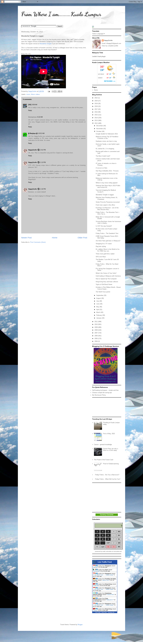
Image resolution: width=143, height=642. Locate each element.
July (97, 301)
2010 (96, 324)
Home (54, 238)
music (28, 94)
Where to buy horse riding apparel (106, 183)
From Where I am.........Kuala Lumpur (61, 14)
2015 (96, 115)
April (98, 309)
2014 (96, 118)
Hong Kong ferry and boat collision (107, 281)
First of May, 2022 (109, 433)
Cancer (95, 610)
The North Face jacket (103, 292)
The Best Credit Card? (103, 156)
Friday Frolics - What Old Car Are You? (107, 479)
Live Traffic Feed (105, 562)
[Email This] (53, 91)
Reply (30, 110)
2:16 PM (43, 189)
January (99, 318)
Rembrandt (96, 571)
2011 (96, 321)
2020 (96, 101)
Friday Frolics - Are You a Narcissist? (107, 475)
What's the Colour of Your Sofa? (106, 273)
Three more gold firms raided (105, 254)
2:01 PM (43, 150)
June (98, 304)
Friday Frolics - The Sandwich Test (107, 233)
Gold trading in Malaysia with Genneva (108, 276)
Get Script (97, 612)
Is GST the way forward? (104, 226)
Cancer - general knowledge (103, 444)
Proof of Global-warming (111, 464)
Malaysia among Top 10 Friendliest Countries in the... (107, 137)
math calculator (107, 551)
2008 (96, 330)
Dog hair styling (101, 246)
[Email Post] (48, 91)
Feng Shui (96, 585)
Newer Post (26, 238)
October (99, 131)
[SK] (29, 104)
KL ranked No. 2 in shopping (105, 148)
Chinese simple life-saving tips (102, 392)
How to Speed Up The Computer (106, 279)
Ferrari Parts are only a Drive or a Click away (110, 449)
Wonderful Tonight (45, 43)
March (98, 312)
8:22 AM (40, 117)
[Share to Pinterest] (61, 91)
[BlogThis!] (55, 91)
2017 (96, 109)
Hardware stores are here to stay (106, 141)
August (98, 298)
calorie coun (105, 580)
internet (95, 567)
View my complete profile (110, 46)
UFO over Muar (101, 257)
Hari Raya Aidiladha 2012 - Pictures (107, 171)
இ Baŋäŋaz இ (33, 133)
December (99, 126)
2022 (96, 98)
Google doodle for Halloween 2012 (107, 134)
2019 (96, 103)
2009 (96, 327)
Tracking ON (111, 612)
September (100, 295)
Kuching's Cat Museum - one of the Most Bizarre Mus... (107, 208)
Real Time (104, 612)
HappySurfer (32, 150)
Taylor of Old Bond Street (104, 284)
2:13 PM (43, 162)
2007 (96, 333)
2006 (96, 336)
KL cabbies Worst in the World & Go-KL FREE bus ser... (108, 250)
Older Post (82, 238)
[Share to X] (57, 91)
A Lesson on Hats (101, 168)
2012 (96, 123)
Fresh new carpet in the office (105, 205)
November (99, 128)
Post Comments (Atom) (38, 242)
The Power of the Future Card (103, 460)
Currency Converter (106, 514)
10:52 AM (41, 133)
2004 (96, 341)
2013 (96, 120)
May (98, 307)
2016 (96, 112)
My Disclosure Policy (99, 395)
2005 (96, 338)
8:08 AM (34, 104)
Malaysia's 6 (109, 599)
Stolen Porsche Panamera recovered (108, 202)
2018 (96, 106)
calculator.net (118, 551)
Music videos (35, 94)
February (99, 315)
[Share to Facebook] (59, 91)
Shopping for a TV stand (103, 243)
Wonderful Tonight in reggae (105, 195)
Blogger (80, 624)
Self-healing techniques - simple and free (105, 390)
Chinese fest (110, 594)
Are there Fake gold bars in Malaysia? (108, 241)
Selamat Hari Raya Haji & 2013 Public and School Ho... (108, 186)
